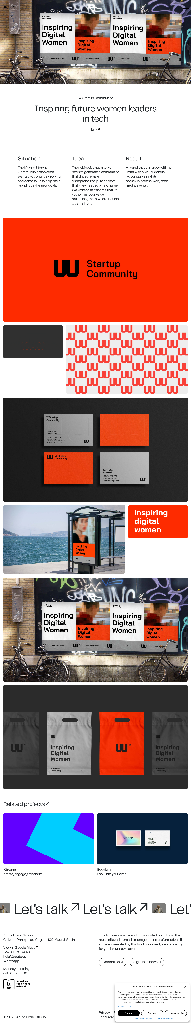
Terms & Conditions (165, 1018)
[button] (185, 986)
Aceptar (129, 1013)
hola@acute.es (14, 956)
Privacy (104, 1012)
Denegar (152, 1013)
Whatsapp (11, 961)
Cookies (135, 1018)
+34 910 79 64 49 (16, 952)
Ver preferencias (176, 1013)
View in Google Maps (19, 947)
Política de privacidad (148, 1018)
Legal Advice (108, 1017)
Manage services (124, 1006)
